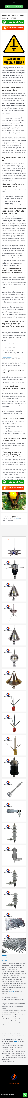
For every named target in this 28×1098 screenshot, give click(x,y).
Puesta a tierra (5, 957)
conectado (16, 518)
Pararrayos (4, 955)
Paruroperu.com (7, 357)
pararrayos (11, 991)
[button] (14, 2)
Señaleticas (4, 960)
